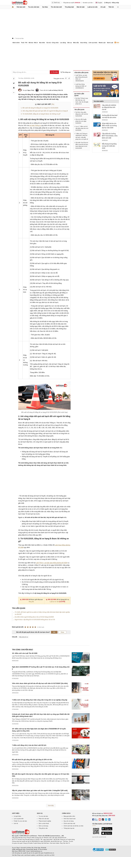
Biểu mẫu (76, 42)
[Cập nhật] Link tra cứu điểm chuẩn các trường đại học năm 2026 (109, 125)
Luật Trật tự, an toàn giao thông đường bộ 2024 (51, 563)
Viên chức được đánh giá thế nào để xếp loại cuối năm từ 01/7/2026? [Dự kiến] (40, 683)
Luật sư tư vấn (92, 7)
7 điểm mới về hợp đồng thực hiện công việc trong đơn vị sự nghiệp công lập (39, 700)
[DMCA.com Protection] (110, 850)
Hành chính (16, 42)
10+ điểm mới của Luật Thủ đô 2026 (24, 653)
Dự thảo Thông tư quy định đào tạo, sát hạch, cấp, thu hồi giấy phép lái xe (81, 101)
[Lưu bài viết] (14, 88)
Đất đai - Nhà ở (33, 42)
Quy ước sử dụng (69, 821)
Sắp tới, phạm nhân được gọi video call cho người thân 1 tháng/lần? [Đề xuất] (40, 790)
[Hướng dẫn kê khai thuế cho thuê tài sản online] (97, 116)
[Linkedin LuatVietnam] (109, 819)
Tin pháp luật (69, 7)
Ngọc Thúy (30, 90)
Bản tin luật (80, 7)
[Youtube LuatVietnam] (100, 819)
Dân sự (69, 42)
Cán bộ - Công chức (52, 42)
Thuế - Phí (24, 42)
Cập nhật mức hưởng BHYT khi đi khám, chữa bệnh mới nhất (109, 136)
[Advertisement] (65, 23)
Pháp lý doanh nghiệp (45, 821)
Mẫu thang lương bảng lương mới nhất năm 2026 (109, 146)
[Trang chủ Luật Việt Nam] (19, 2)
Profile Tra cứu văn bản (20, 821)
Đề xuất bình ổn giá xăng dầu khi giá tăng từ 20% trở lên (32, 759)
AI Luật (103, 7)
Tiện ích (111, 7)
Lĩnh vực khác (93, 42)
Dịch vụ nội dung (43, 826)
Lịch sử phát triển (19, 818)
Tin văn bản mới (56, 7)
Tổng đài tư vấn (43, 828)
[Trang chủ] (12, 7)
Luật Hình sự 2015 (49, 855)
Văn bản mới (21, 7)
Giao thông (83, 42)
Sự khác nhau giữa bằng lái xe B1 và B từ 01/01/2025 (81, 114)
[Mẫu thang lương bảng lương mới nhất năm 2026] (97, 145)
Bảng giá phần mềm (69, 816)
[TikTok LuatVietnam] (103, 819)
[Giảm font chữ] (66, 78)
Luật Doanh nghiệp (29, 855)
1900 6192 (25, 599)
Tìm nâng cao (66, 72)
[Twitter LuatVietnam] (106, 819)
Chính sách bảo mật (69, 823)
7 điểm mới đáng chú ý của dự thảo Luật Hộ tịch (29, 745)
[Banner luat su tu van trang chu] (105, 96)
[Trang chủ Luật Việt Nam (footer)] (21, 834)
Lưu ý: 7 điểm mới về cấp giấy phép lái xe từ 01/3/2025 (81, 128)
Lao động (63, 42)
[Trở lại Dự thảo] (14, 92)
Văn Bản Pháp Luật (17, 855)
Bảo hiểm (42, 42)
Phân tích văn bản (44, 818)
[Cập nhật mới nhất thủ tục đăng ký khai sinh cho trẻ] (97, 106)
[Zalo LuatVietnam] (96, 819)
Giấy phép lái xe (23, 637)
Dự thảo (45, 7)
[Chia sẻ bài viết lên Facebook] (14, 78)
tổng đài (31, 601)
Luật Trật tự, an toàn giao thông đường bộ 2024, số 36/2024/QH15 (81, 78)
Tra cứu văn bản (33, 7)
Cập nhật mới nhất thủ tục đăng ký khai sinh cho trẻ (109, 107)
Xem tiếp (51, 805)
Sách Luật (110, 42)
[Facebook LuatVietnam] (93, 819)
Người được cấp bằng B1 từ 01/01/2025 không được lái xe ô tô (35, 619)
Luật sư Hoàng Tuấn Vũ (55, 90)
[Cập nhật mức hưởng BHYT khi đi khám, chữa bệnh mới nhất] (97, 135)
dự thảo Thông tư (35, 125)
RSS (117, 42)
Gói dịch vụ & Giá (88, 2)
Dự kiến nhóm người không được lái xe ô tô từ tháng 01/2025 (34, 617)
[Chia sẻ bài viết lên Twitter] (14, 83)
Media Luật (102, 42)
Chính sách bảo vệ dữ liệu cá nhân (73, 826)
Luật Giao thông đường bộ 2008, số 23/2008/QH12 (80, 86)
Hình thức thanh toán (70, 818)
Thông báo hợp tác (69, 828)
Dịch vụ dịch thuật (44, 823)
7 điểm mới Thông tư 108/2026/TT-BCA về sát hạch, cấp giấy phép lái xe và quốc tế (81, 136)
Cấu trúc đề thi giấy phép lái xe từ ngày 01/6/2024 (80, 121)
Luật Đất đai (39, 855)
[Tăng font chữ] (69, 78)
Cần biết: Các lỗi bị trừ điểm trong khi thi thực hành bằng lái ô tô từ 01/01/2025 (81, 145)
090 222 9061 (52, 599)
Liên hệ (16, 823)
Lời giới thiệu (17, 816)
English (100, 2)
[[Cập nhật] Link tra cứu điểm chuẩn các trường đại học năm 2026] (97, 124)
